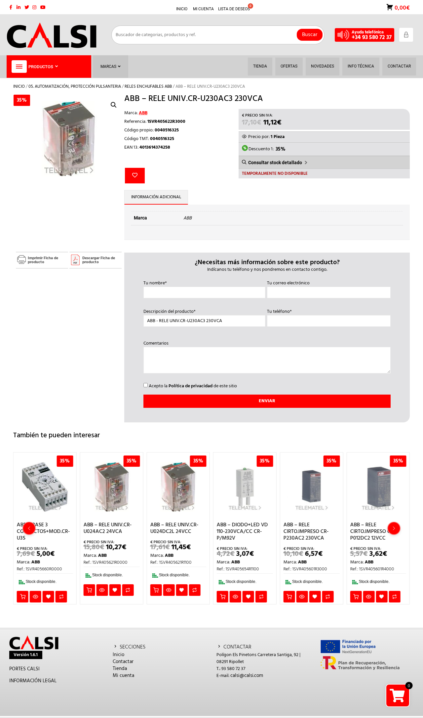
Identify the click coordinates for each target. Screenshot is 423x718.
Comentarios (156, 343)
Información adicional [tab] (156, 197)
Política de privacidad (190, 386)
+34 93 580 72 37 (372, 37)
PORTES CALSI (24, 669)
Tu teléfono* (279, 311)
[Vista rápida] (35, 596)
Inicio (19, 86)
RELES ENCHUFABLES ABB (148, 86)
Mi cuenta (123, 676)
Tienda (120, 669)
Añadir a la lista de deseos (135, 175)
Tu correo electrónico (288, 283)
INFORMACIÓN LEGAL (33, 681)
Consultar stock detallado (275, 162)
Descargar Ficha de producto (98, 260)
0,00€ (401, 7)
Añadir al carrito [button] (22, 596)
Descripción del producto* (169, 311)
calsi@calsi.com (246, 676)
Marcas (108, 66)
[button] (114, 105)
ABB (143, 113)
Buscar (309, 34)
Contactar (123, 662)
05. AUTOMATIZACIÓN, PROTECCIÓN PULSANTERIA (74, 86)
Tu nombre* (155, 283)
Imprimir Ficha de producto (43, 260)
